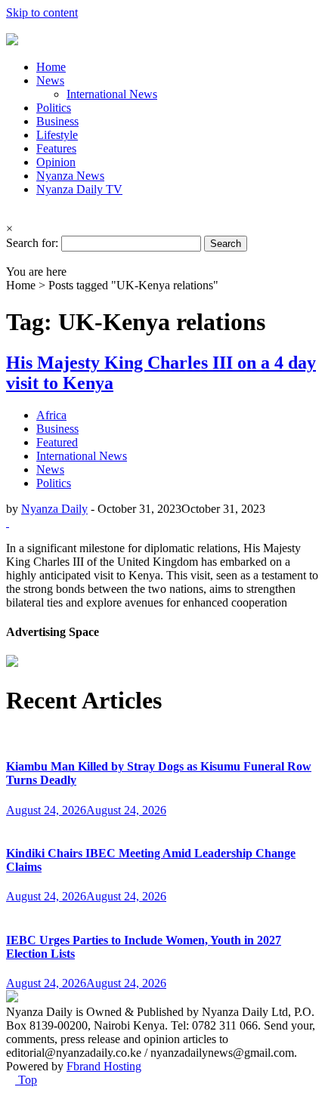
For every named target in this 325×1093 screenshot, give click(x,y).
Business (57, 121)
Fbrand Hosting (104, 1066)
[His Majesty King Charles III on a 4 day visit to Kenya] (7, 522)
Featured (57, 442)
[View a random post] (10, 258)
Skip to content (42, 12)
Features (56, 148)
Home (51, 66)
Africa (51, 415)
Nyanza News (70, 175)
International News (112, 94)
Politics (53, 107)
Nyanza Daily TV (79, 189)
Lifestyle (57, 134)
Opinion (56, 162)
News (50, 80)
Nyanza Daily (54, 508)
